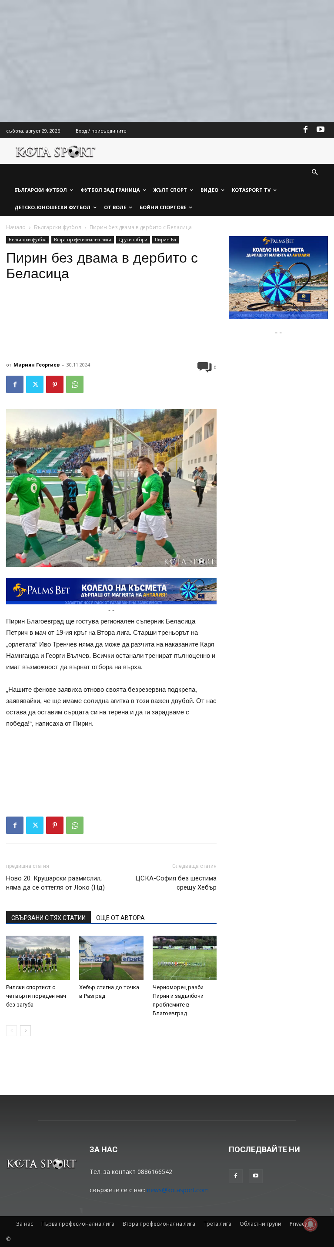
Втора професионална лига (82, 240)
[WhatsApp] (75, 384)
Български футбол (57, 227)
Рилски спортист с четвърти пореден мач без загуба (36, 996)
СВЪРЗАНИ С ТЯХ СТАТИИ (48, 917)
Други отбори (133, 240)
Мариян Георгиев (36, 364)
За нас (24, 1223)
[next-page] (25, 1030)
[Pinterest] (54, 384)
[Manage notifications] (310, 1224)
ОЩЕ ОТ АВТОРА (120, 917)
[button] (315, 173)
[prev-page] (11, 1030)
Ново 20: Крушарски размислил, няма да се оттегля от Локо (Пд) (55, 882)
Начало (16, 227)
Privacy (298, 1223)
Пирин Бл (165, 240)
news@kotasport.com (178, 1190)
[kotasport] (55, 151)
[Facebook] (305, 130)
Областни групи (260, 1223)
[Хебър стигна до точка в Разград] (111, 958)
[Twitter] (34, 384)
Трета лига (217, 1223)
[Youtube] (320, 130)
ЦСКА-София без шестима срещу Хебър (176, 882)
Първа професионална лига (77, 1223)
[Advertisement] (167, 61)
